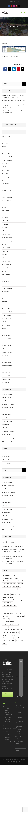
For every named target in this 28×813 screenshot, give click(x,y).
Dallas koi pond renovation (10, 591)
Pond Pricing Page (19, 742)
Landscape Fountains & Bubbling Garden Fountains (19, 730)
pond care (5, 632)
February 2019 (7, 362)
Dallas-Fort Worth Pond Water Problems (14, 100)
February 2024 (7, 231)
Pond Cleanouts (7, 417)
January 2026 (6, 153)
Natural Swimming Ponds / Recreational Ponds (19, 719)
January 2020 (6, 342)
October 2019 (6, 349)
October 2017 (6, 379)
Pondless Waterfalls (8, 431)
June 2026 (6, 143)
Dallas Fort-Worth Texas (9, 583)
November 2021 (7, 288)
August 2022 (6, 274)
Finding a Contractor (8, 397)
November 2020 (7, 315)
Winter (5, 643)
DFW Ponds (14, 618)
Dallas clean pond (7, 581)
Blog (17, 750)
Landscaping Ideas (8, 407)
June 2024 (6, 217)
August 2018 (6, 372)
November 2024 (7, 200)
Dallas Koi (20, 583)
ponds (4, 640)
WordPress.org (7, 463)
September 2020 (7, 322)
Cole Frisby (6, 56)
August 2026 (6, 136)
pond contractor (14, 632)
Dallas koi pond (17, 586)
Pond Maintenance (8, 637)
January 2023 (6, 261)
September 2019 (7, 352)
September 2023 (7, 244)
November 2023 (7, 241)
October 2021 (6, 291)
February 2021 (7, 305)
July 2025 (5, 173)
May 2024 (5, 220)
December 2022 (7, 264)
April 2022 (6, 278)
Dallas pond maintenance (9, 605)
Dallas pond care (15, 594)
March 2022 (6, 281)
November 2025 (7, 160)
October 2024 (6, 204)
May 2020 (5, 328)
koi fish (17, 624)
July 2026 (5, 140)
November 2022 (7, 268)
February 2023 (7, 258)
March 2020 (6, 335)
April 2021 (5, 301)
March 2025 (6, 187)
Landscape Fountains (9, 404)
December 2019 (7, 345)
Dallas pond (6, 594)
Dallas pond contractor (9, 597)
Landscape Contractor (9, 629)
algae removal (7, 575)
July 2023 (5, 251)
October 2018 (6, 369)
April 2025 (6, 183)
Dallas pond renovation (9, 610)
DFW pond (6, 618)
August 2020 (6, 325)
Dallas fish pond (18, 581)
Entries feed (6, 456)
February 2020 (7, 338)
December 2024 (7, 197)
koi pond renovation (15, 627)
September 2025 (7, 167)
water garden (19, 640)
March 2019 (6, 359)
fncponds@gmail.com (14, 2)
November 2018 (7, 365)
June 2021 (6, 295)
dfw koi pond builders (18, 616)
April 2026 (6, 150)
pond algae (19, 629)
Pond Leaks (6, 424)
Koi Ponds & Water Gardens (10, 401)
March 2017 (6, 382)
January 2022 (6, 285)
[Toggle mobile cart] (21, 12)
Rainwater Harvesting (19, 737)
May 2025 (5, 180)
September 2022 (7, 271)
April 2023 (6, 254)
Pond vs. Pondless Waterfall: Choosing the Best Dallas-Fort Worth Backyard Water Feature (13, 105)
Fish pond (21, 618)
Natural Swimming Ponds (10, 411)
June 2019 (6, 355)
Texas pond (11, 640)
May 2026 (5, 146)
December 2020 (7, 311)
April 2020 (6, 332)
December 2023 (7, 237)
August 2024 (6, 210)
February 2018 (7, 375)
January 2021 (6, 308)
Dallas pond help (17, 600)
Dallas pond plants (8, 608)
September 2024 (7, 207)
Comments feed (7, 460)
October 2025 (6, 163)
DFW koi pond (6, 616)
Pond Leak (12, 635)
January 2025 (6, 194)
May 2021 (5, 298)
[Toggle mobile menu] (25, 12)
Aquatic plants (16, 575)
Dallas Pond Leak (7, 602)
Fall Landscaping (7, 394)
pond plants (18, 637)
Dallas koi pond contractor (10, 589)
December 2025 (7, 156)
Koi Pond (5, 627)
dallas (16, 578)
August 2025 (6, 170)
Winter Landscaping (8, 438)
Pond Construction (8, 421)
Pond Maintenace (8, 428)
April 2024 (6, 224)
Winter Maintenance (8, 441)
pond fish (5, 635)
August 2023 (6, 247)
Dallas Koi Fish (7, 586)
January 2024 (6, 234)
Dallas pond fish (7, 600)
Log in (5, 453)
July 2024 (5, 214)
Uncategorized (7, 434)
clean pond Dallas (7, 578)
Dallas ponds (18, 613)
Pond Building (7, 414)
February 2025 (7, 190)
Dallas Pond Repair (8, 613)
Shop (17, 746)
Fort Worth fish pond (8, 621)
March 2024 (6, 227)
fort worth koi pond (8, 624)
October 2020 (7, 318)
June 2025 (6, 177)
